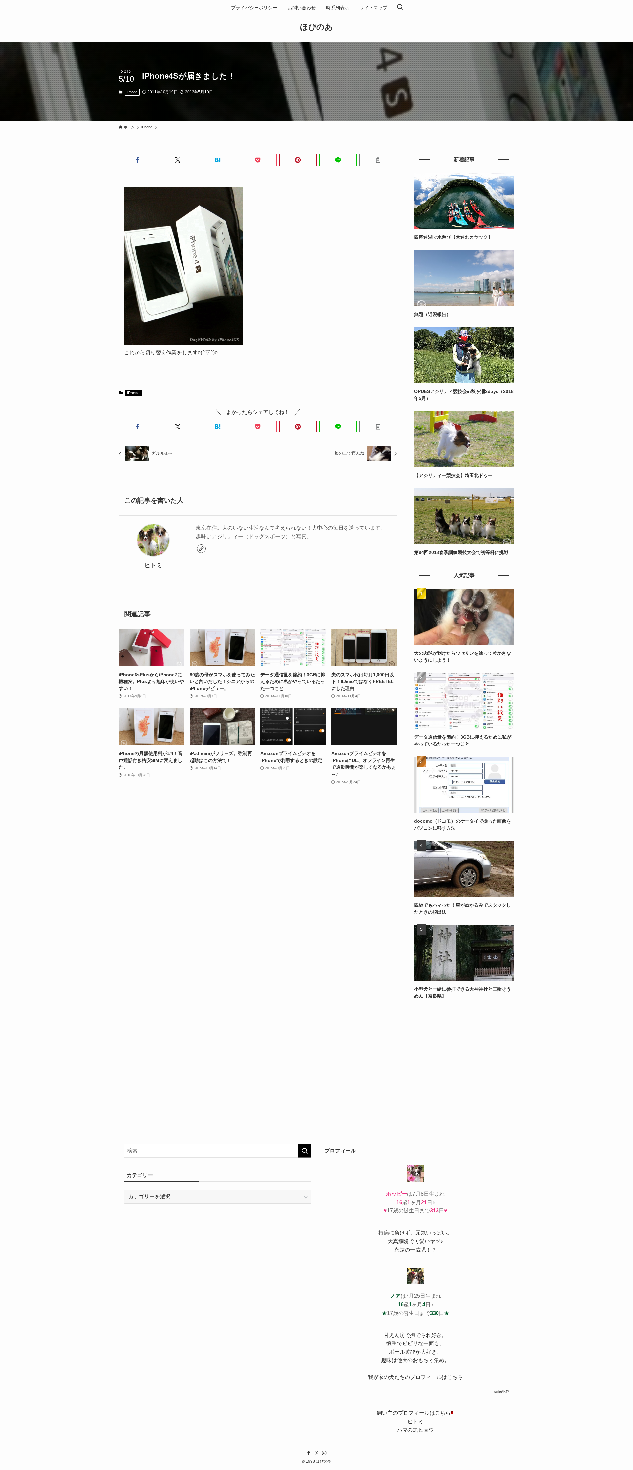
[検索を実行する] (304, 1151)
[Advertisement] (464, 1055)
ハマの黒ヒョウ (415, 1430)
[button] (137, 160)
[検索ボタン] (400, 7)
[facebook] (309, 1453)
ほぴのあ (316, 27)
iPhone (132, 92)
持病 (383, 1232)
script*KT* (501, 1391)
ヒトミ (153, 565)
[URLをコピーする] (378, 160)
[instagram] (324, 1453)
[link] (201, 548)
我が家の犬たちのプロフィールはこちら (415, 1377)
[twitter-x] (316, 1453)
